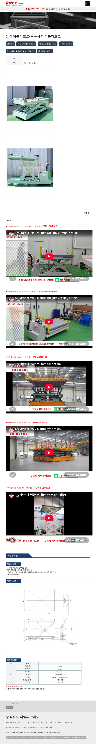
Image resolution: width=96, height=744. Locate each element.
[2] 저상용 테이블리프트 (47, 44)
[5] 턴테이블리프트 (45, 51)
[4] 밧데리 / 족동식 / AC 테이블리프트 (21, 51)
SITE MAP (15, 704)
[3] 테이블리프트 (66, 44)
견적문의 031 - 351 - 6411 (35, 9)
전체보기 (10, 44)
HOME (8, 704)
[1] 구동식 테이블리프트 (26, 44)
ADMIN (9, 707)
